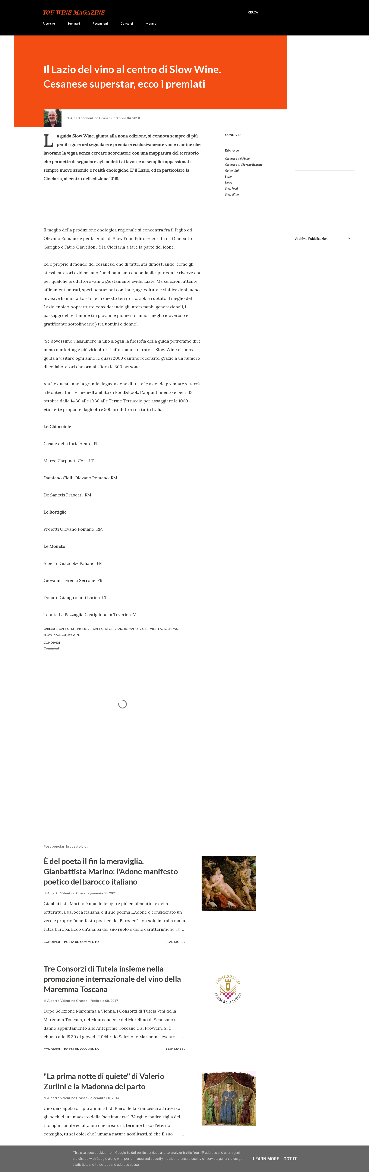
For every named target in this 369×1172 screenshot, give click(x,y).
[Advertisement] (116, 791)
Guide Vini (232, 170)
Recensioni (100, 23)
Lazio (228, 176)
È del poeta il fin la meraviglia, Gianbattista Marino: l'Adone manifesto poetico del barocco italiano (111, 871)
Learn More (266, 1158)
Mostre (151, 23)
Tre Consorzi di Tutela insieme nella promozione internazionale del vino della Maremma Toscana (112, 979)
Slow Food (231, 188)
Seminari (73, 23)
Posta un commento (81, 942)
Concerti (126, 23)
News (228, 182)
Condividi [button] (233, 135)
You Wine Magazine (74, 12)
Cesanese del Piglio (237, 158)
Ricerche (49, 23)
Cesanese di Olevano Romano (243, 164)
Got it (290, 1158)
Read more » (175, 942)
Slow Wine (232, 194)
